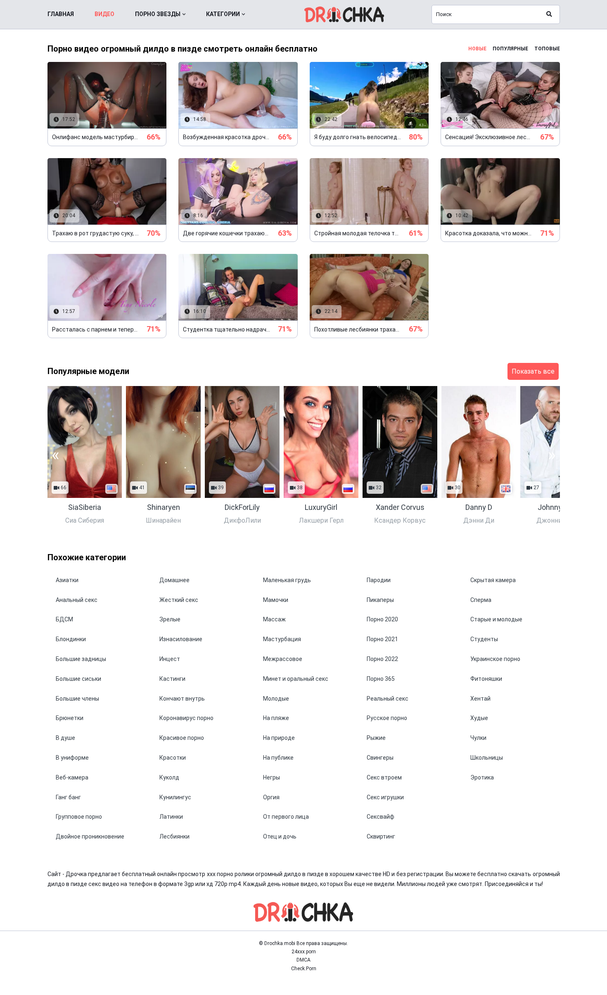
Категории (223, 14)
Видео (104, 14)
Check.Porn (303, 968)
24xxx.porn (304, 952)
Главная (60, 14)
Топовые (547, 49)
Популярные (510, 49)
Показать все (533, 371)
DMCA (303, 960)
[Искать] (549, 14)
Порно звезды (157, 14)
